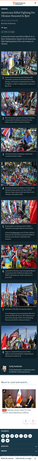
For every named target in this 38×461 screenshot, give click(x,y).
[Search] (35, 458)
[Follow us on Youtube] (3, 436)
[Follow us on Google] (16, 436)
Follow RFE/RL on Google (23, 458)
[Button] (4, 28)
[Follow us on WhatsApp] (3, 440)
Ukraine (4, 9)
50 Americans (15, 232)
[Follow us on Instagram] (12, 436)
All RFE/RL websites (7, 458)
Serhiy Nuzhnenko (9, 23)
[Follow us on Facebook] (25, 436)
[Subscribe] (7, 440)
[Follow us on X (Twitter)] (21, 436)
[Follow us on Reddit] (7, 436)
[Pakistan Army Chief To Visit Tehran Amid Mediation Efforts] (19, 398)
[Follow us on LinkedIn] (30, 436)
